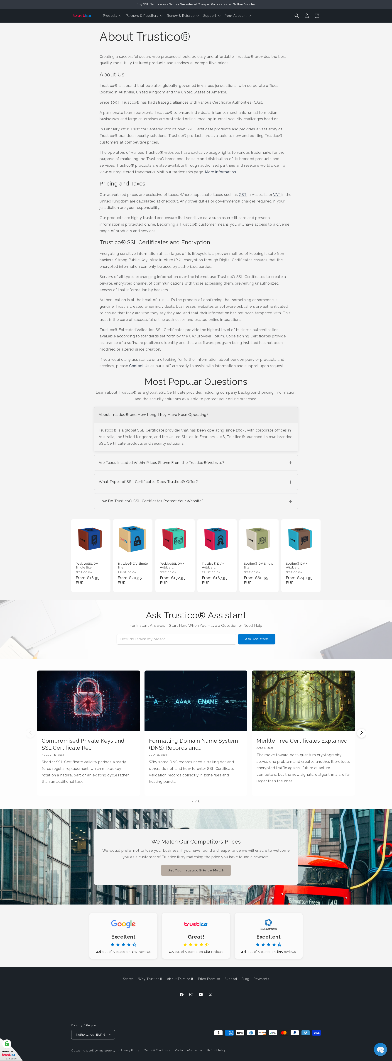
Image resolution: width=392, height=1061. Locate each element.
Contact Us (139, 366)
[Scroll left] (30, 733)
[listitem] (196, 429)
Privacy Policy (130, 1050)
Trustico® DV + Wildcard (213, 565)
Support (231, 979)
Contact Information (188, 1050)
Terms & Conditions (157, 1050)
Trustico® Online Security (98, 1050)
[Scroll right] (361, 733)
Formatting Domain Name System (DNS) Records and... (193, 744)
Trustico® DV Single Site (133, 565)
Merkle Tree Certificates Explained (302, 740)
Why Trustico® (150, 979)
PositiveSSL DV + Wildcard (172, 565)
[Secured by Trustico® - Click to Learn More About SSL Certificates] (11, 1049)
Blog (245, 979)
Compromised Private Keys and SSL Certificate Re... (83, 744)
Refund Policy (216, 1050)
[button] (111, 15)
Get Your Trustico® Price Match (196, 870)
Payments (261, 979)
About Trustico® (180, 979)
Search (128, 979)
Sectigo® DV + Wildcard (296, 565)
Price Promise (209, 979)
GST (243, 195)
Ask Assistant (257, 639)
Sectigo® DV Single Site (258, 565)
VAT (277, 195)
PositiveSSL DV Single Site (87, 565)
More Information (220, 172)
